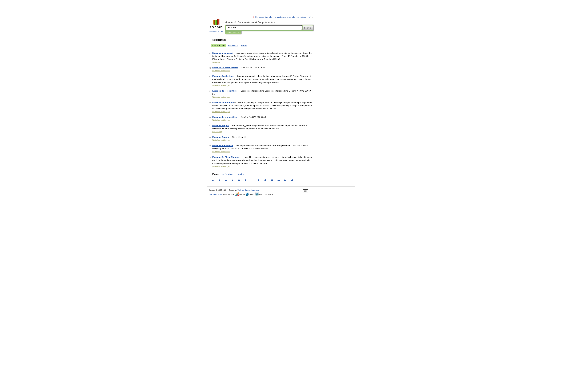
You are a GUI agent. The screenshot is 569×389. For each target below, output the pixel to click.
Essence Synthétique (223, 76)
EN (310, 17)
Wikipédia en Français (221, 71)
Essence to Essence (222, 145)
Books (244, 45)
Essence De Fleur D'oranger (226, 157)
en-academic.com (216, 31)
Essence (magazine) (222, 53)
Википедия (217, 132)
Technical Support (244, 190)
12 (285, 179)
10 (272, 179)
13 (292, 179)
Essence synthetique (223, 102)
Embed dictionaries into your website (290, 17)
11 (279, 179)
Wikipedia (216, 62)
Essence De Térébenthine (225, 67)
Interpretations (233, 32)
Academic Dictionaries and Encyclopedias (250, 22)
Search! (307, 28)
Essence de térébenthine (225, 117)
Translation (233, 45)
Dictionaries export (215, 194)
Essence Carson (220, 137)
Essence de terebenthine (225, 91)
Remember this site (263, 17)
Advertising (255, 190)
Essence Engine (220, 125)
